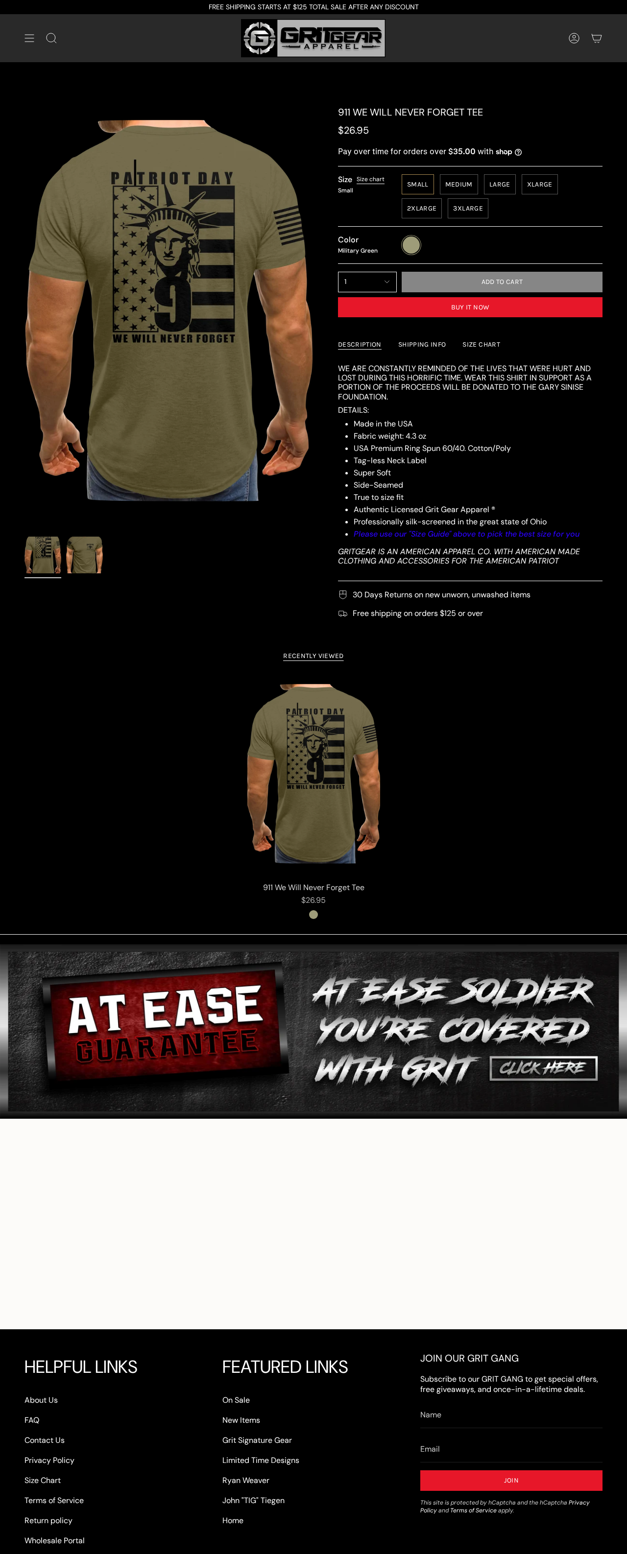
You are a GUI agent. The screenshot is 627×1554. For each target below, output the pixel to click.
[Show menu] (29, 38)
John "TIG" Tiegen (253, 1500)
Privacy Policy (49, 1460)
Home (232, 1520)
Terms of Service (54, 1500)
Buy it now (470, 307)
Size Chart (42, 1480)
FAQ (31, 1420)
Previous (24, 319)
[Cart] (596, 38)
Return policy (48, 1520)
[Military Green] (313, 914)
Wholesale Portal (54, 1540)
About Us (41, 1400)
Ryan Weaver (245, 1480)
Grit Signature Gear (257, 1440)
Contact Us (44, 1440)
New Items (241, 1420)
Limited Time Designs (260, 1460)
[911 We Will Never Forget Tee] (313, 777)
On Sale (236, 1400)
